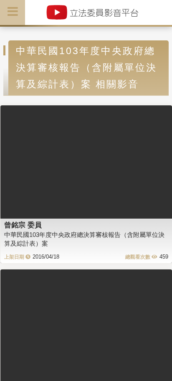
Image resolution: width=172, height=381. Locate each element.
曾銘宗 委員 (23, 225)
